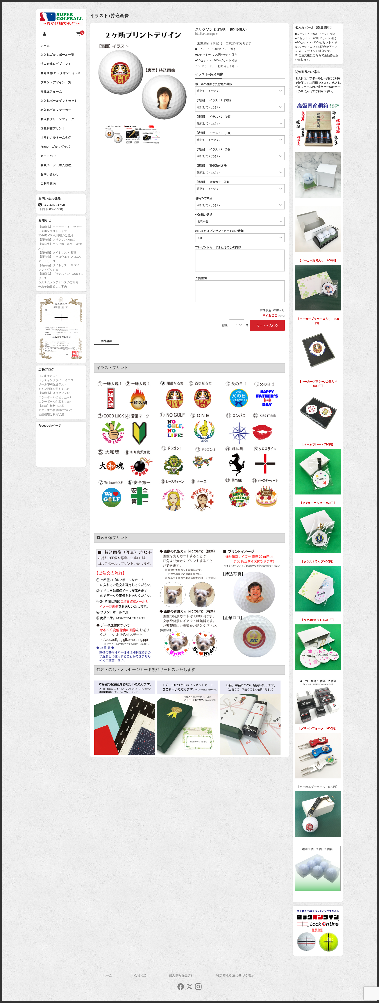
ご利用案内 (48, 183)
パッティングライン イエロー (57, 380)
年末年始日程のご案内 (52, 286)
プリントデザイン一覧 (56, 82)
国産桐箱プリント (53, 128)
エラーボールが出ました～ (55, 401)
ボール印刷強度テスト (52, 384)
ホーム (45, 45)
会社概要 (140, 975)
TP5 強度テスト (48, 375)
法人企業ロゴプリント (56, 64)
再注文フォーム (51, 91)
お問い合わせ (50, 174)
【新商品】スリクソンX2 (54, 393)
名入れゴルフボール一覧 (57, 54)
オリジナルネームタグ (56, 137)
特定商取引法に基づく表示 (235, 975)
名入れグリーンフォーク (57, 119)
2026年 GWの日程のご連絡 (55, 235)
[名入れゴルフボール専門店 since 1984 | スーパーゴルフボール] (61, 22)
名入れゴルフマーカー (56, 110)
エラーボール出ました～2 (54, 397)
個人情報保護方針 (181, 975)
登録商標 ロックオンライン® (60, 73)
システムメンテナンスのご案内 (58, 282)
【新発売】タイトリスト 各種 (57, 252)
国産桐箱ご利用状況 (51, 414)
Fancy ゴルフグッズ (55, 146)
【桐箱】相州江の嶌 (51, 406)
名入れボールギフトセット (59, 100)
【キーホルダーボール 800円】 (318, 787)
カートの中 (48, 156)
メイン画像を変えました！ (55, 388)
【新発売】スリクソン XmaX (56, 239)
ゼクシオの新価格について (55, 410)
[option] (142, 75)
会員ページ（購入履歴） (57, 165)
